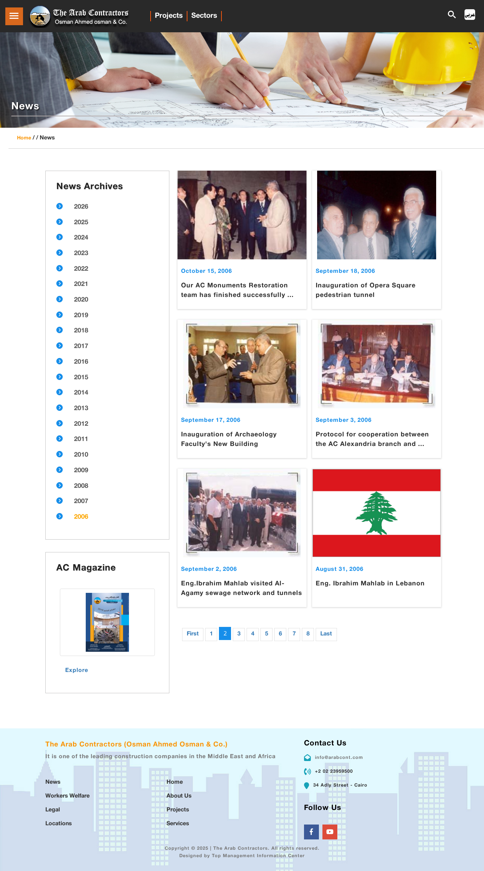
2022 (81, 269)
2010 (81, 455)
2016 (81, 362)
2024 (81, 238)
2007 (81, 502)
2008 (81, 486)
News (53, 782)
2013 (81, 409)
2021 (81, 284)
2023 (81, 254)
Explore (76, 670)
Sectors (204, 16)
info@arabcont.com (339, 758)
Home (24, 138)
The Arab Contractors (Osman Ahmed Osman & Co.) (136, 745)
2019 (81, 316)
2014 (81, 393)
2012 (81, 424)
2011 (81, 439)
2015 (81, 378)
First (193, 634)
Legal (52, 810)
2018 (81, 331)
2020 (81, 300)
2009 (81, 471)
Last (326, 634)
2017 (81, 347)
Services (178, 824)
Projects (169, 16)
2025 (81, 223)
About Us (179, 796)
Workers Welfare (67, 796)
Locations (58, 824)
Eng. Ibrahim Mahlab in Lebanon (370, 584)
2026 (81, 207)
